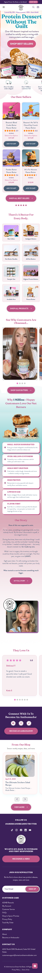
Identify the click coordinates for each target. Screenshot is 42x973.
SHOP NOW (33, 2)
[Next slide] (25, 799)
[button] (17, 383)
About (4, 934)
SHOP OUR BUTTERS (19, 390)
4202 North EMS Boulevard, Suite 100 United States (18, 950)
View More (19, 807)
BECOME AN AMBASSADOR (21, 731)
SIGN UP (32, 889)
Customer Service (8, 909)
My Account (6, 906)
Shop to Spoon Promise (10, 916)
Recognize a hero (21, 859)
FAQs (4, 912)
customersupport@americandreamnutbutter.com (19, 955)
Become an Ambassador (10, 937)
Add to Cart (11, 144)
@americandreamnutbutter (21, 824)
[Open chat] (35, 966)
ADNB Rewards (8, 902)
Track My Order (7, 922)
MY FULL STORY (19, 581)
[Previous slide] (17, 799)
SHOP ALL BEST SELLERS (19, 198)
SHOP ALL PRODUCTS (19, 308)
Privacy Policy (7, 919)
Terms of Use (25, 970)
